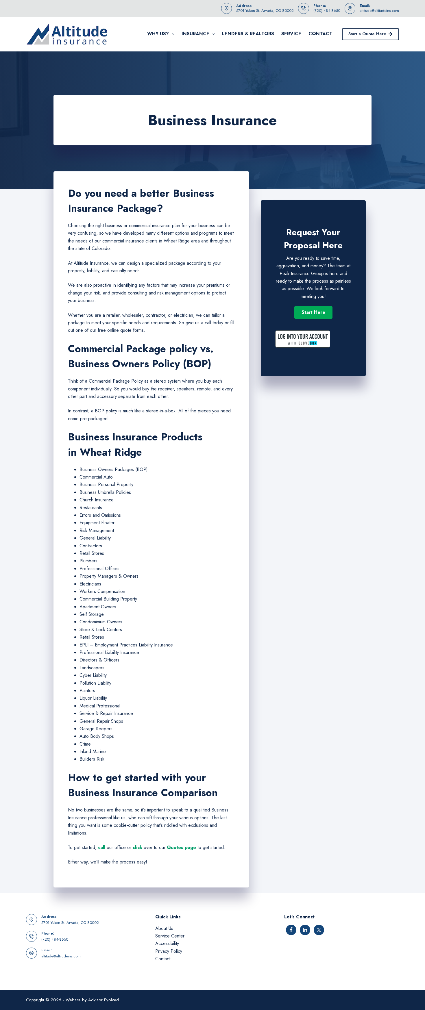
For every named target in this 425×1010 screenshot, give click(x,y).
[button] (313, 312)
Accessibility (167, 943)
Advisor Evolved (103, 1000)
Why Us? (158, 33)
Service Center (169, 936)
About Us (164, 928)
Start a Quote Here (367, 34)
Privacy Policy (168, 951)
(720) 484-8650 (326, 10)
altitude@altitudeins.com (379, 10)
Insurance (195, 33)
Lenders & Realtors (248, 33)
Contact (320, 33)
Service (291, 33)
